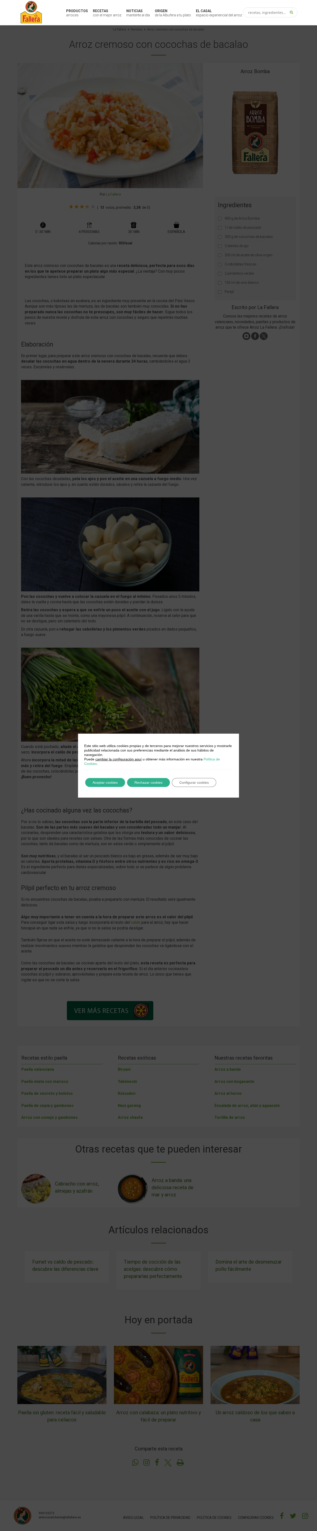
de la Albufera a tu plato (173, 13)
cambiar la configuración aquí (118, 759)
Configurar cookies (194, 782)
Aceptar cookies (105, 782)
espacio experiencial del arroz (219, 13)
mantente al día (138, 13)
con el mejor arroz (107, 13)
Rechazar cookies (148, 782)
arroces (77, 13)
